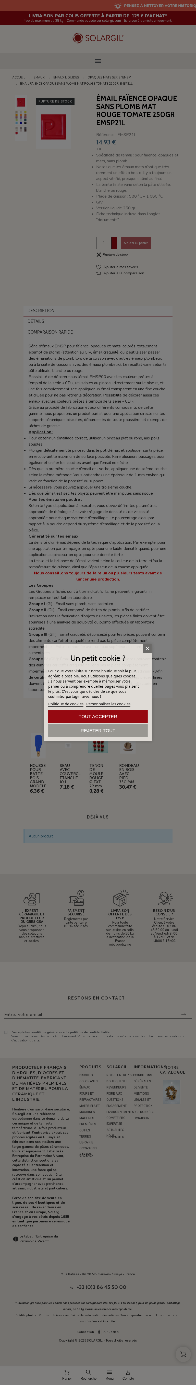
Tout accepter (98, 716)
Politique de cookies (65, 703)
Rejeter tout (98, 730)
